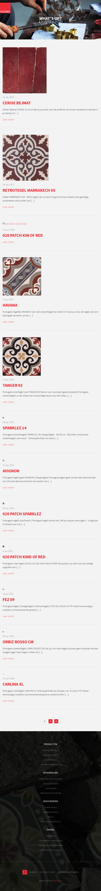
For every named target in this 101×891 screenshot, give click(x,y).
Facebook (32, 872)
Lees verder (8, 119)
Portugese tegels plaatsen (50, 779)
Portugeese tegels (50, 750)
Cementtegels (51, 760)
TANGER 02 (13, 385)
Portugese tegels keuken (50, 850)
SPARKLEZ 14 (14, 428)
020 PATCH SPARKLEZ (22, 513)
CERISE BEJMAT (17, 103)
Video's (50, 817)
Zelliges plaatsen (50, 783)
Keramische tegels (50, 755)
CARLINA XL (13, 684)
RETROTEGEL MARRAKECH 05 (29, 190)
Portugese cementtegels (50, 764)
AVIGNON (11, 470)
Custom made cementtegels (50, 840)
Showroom (50, 836)
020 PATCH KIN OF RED (23, 235)
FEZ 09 (8, 599)
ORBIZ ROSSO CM (18, 641)
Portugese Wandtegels (51, 821)
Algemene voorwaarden (68, 872)
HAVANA (10, 305)
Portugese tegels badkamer (51, 845)
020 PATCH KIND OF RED (24, 556)
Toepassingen (50, 788)
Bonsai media (56, 881)
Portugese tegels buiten (50, 793)
